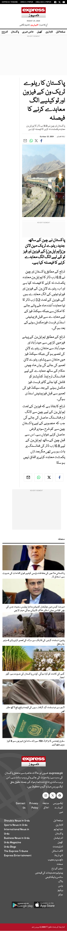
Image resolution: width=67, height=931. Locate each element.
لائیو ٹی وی (34, 25)
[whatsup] (38, 477)
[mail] (28, 477)
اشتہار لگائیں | (25, 25)
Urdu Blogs (10, 847)
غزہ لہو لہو (58, 829)
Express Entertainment (18, 855)
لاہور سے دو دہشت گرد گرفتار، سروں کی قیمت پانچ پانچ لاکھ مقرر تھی (35, 709)
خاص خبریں (28, 32)
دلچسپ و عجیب (55, 860)
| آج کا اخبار (43, 25)
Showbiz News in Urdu (17, 821)
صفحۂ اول (60, 32)
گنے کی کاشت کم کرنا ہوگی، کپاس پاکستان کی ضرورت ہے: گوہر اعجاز (35, 675)
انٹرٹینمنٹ (58, 847)
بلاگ (60, 882)
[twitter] (49, 477)
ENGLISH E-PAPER (43, 2)
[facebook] (59, 477)
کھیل (39, 32)
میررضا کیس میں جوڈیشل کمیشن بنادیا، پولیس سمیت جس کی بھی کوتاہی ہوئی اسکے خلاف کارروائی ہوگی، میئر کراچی (35, 608)
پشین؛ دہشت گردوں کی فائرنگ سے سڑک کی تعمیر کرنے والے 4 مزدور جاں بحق (34, 642)
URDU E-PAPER (26, 2)
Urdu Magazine (12, 842)
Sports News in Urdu (15, 825)
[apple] (44, 906)
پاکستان (15, 32)
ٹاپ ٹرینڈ (58, 855)
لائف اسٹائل (57, 851)
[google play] (22, 906)
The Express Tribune (16, 851)
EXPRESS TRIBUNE (10, 2)
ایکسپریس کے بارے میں (58, 807)
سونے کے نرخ (57, 869)
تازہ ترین (49, 32)
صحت (60, 864)
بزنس (60, 886)
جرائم (60, 895)
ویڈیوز (60, 890)
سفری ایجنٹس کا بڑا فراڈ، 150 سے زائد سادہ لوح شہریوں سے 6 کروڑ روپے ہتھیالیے (36, 743)
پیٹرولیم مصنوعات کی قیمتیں (49, 873)
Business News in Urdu (17, 838)
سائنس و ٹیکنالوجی (54, 877)
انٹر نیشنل (58, 838)
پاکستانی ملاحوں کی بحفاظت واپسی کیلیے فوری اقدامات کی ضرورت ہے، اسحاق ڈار (33, 575)
